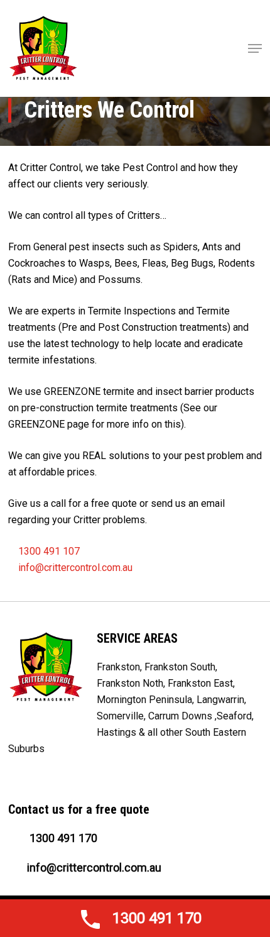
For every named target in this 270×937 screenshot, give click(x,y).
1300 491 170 (62, 838)
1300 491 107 (48, 551)
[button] (255, 48)
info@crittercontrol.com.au (75, 568)
